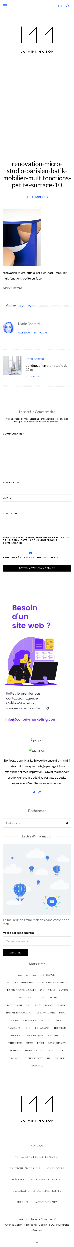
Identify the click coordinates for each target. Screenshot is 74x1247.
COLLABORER (56, 1168)
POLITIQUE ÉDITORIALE (25, 1168)
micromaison (14, 1028)
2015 (34, 975)
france (49, 1005)
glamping (61, 1005)
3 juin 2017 (40, 197)
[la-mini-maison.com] (37, 39)
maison (14, 1020)
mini (27, 1028)
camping (31, 997)
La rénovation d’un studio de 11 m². (47, 367)
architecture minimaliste (20, 982)
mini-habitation (42, 1028)
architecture (48, 975)
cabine (19, 997)
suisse (50, 1050)
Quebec (29, 1043)
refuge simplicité (56, 1043)
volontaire (37, 1066)
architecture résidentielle (52, 982)
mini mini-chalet (56, 1035)
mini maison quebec (34, 1035)
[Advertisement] (37, 106)
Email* (7, 498)
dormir (54, 997)
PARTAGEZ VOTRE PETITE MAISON (37, 1157)
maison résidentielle (32, 1020)
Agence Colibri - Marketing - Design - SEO (29, 1224)
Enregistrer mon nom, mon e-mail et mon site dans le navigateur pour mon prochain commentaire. (36, 540)
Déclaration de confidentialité (37, 1190)
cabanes (63, 990)
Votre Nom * (11, 482)
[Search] (67, 823)
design (42, 997)
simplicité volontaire (21, 1050)
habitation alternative (18, 1013)
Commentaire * (13, 433)
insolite (63, 1013)
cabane (51, 990)
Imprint (23, 1202)
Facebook (24, 332)
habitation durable (45, 1013)
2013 (27, 975)
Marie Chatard (29, 324)
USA (49, 1058)
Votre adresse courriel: (19, 932)
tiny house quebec (33, 1058)
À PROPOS (37, 1145)
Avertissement (46, 1202)
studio (39, 1050)
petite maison (15, 1043)
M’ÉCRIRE (18, 1179)
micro (59, 1020)
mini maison (14, 1035)
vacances (60, 1058)
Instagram (40, 332)
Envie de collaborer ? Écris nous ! (37, 1219)
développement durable (19, 1005)
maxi (49, 1020)
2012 (20, 975)
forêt (38, 1005)
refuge (40, 1043)
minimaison (60, 1028)
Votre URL (10, 513)
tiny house (14, 1058)
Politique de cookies (46, 1179)
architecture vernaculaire (20, 990)
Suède (60, 1050)
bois (41, 990)
